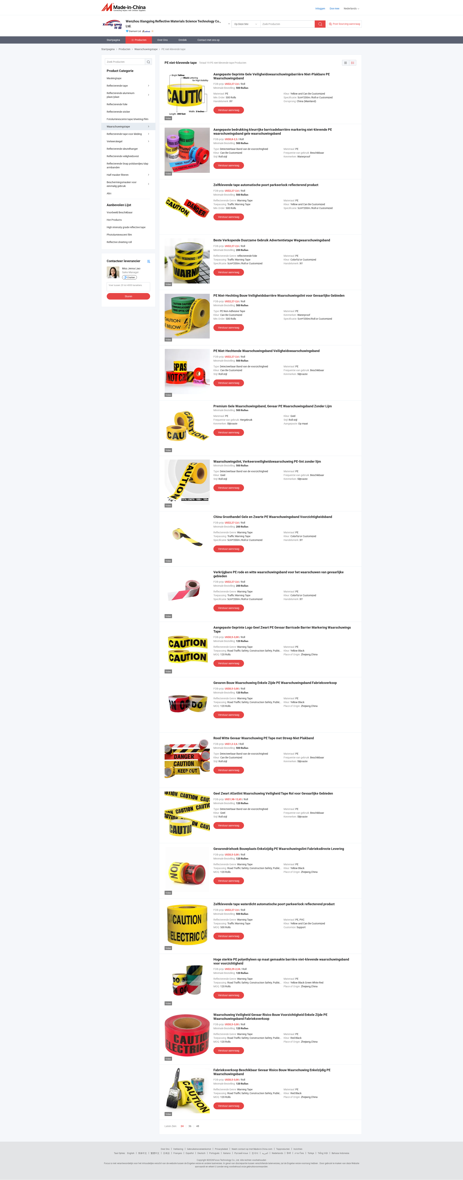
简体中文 (142, 1153)
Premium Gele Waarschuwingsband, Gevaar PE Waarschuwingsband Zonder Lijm (272, 406)
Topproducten (283, 1148)
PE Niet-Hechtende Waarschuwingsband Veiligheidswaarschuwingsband (266, 351)
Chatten (131, 277)
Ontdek (183, 40)
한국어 (255, 1153)
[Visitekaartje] (148, 261)
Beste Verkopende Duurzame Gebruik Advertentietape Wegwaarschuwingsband (271, 240)
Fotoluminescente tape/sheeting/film (127, 119)
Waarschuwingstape (118, 126)
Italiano (227, 1153)
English (130, 1153)
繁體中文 (155, 1153)
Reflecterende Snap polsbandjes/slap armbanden (127, 165)
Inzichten (298, 1148)
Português (214, 1153)
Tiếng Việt (323, 1153)
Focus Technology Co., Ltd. (227, 1159)
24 (182, 1126)
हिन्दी (289, 1153)
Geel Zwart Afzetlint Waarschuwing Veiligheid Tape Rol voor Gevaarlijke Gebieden (273, 793)
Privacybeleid (221, 1148)
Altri (109, 193)
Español (190, 1153)
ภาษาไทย (299, 1153)
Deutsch (201, 1153)
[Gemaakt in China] (124, 7)
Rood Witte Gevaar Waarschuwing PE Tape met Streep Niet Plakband (263, 738)
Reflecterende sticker (118, 111)
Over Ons (162, 40)
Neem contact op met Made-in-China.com (252, 1148)
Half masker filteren (118, 174)
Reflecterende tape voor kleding (124, 134)
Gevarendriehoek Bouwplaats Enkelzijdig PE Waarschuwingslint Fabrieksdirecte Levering (278, 849)
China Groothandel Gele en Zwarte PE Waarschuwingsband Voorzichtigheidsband (272, 517)
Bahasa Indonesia (340, 1153)
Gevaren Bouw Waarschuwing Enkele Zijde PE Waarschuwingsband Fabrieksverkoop (275, 683)
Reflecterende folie (117, 104)
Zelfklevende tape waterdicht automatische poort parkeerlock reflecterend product (274, 904)
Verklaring (178, 1148)
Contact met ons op (208, 40)
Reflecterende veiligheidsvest (123, 156)
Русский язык (241, 1153)
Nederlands (277, 1153)
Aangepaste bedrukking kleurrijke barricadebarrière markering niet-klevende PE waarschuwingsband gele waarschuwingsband (272, 131)
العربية (265, 1153)
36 (189, 1126)
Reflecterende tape (117, 85)
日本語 (166, 1153)
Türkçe (311, 1153)
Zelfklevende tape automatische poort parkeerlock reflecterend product (265, 185)
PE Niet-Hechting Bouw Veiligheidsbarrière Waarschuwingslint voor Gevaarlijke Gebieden (279, 295)
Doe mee (334, 8)
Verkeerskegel (114, 141)
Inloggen (320, 8)
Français (177, 1153)
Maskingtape (114, 78)
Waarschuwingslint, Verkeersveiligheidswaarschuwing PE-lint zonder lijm (267, 461)
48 (197, 1126)
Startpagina (113, 40)
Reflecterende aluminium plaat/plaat (120, 95)
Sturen (128, 296)
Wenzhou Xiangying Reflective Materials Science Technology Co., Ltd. (173, 23)
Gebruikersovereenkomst (199, 1148)
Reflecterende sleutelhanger (122, 148)
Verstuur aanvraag (228, 110)
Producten (140, 40)
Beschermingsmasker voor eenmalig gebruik (122, 184)
